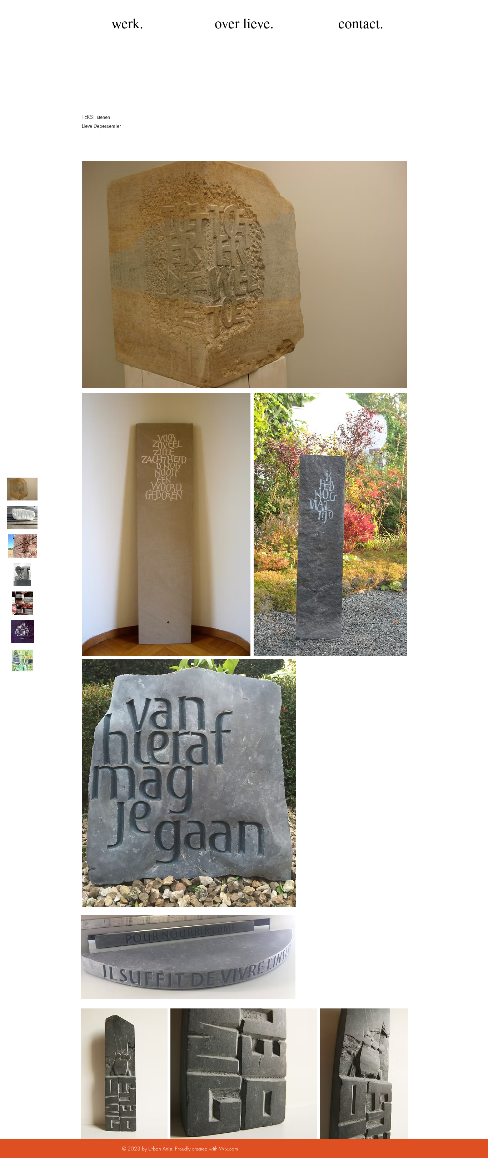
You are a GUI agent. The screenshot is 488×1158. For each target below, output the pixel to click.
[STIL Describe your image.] (22, 574)
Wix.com (228, 1148)
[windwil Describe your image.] (22, 546)
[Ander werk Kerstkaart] (22, 660)
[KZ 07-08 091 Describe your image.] (22, 517)
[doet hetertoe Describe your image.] (22, 488)
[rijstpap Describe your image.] (22, 631)
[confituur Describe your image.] (22, 603)
